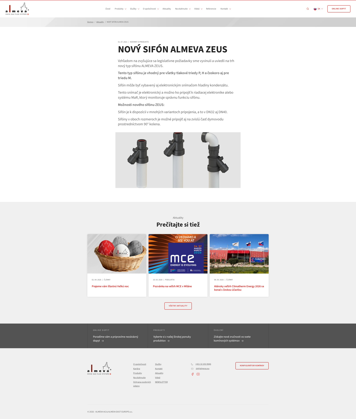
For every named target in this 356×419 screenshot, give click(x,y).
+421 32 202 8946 (203, 364)
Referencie (211, 8)
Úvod (107, 8)
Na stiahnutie (181, 8)
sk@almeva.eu (202, 368)
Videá (196, 8)
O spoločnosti (149, 8)
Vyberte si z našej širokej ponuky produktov (172, 339)
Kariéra (136, 368)
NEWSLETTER (161, 382)
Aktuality (167, 8)
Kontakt (224, 8)
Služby (133, 8)
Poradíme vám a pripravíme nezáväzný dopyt (115, 339)
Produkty (119, 8)
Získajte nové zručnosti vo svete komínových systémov (232, 339)
